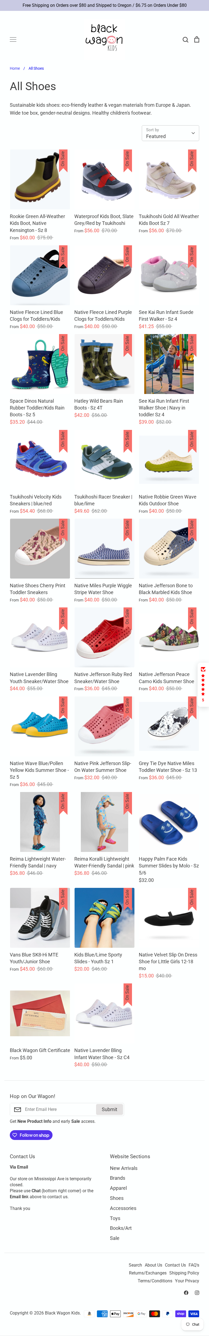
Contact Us (175, 1265)
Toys (115, 1218)
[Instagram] (197, 1292)
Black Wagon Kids (62, 1313)
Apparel (118, 1188)
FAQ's (194, 1265)
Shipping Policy (184, 1273)
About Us (153, 1265)
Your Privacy (187, 1281)
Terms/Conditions (155, 1281)
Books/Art (121, 1228)
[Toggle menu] (13, 39)
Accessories (123, 1208)
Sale (114, 1238)
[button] (203, 685)
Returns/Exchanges (148, 1273)
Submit (109, 1109)
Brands (117, 1178)
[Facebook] (186, 1292)
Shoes (117, 1198)
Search (135, 1265)
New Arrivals (123, 1168)
